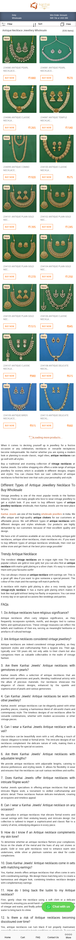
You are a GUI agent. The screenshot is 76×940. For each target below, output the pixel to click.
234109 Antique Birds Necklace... (15, 417)
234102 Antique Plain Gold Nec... (55, 218)
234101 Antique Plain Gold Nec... (18, 218)
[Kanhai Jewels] (40, 5)
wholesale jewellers (51, 514)
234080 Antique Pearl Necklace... (15, 69)
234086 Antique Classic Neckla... (16, 119)
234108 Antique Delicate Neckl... (54, 367)
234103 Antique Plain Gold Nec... (18, 268)
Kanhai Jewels (8, 514)
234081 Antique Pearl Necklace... (52, 69)
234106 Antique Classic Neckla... (53, 317)
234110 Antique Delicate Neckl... (54, 417)
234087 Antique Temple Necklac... (53, 119)
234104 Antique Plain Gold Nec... (55, 268)
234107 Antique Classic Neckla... (16, 367)
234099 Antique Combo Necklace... (16, 168)
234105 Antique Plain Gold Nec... (18, 317)
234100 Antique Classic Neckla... (53, 168)
